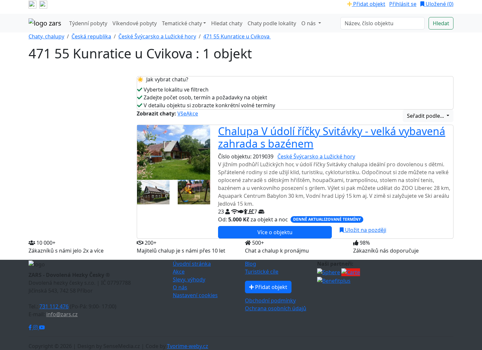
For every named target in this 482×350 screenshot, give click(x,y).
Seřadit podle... (426, 115)
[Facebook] (31, 327)
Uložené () (438, 4)
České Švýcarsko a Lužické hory (157, 36)
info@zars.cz (62, 314)
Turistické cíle (261, 271)
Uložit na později (365, 230)
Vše (181, 113)
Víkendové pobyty (134, 23)
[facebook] (32, 4)
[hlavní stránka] (45, 23)
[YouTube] (42, 327)
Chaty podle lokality (272, 23)
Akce (192, 113)
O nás (180, 287)
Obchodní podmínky (270, 300)
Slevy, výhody (189, 279)
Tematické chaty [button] (182, 23)
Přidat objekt (368, 4)
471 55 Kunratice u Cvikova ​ (237, 36)
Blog (250, 263)
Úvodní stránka (192, 263)
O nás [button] (309, 23)
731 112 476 (54, 306)
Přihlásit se (402, 4)
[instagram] (43, 4)
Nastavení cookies (195, 295)
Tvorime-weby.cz (187, 346)
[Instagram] (36, 327)
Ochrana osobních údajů (275, 308)
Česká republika (91, 36)
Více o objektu (274, 232)
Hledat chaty (226, 23)
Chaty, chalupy (46, 36)
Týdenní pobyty (88, 23)
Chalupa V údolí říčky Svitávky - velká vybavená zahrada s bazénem (331, 137)
